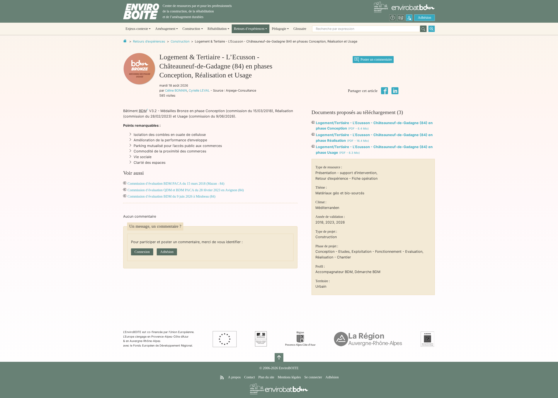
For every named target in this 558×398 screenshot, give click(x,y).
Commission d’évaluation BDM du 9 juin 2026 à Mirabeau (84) (171, 196)
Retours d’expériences (149, 41)
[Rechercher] (423, 29)
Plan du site (266, 377)
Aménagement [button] (165, 29)
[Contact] (401, 17)
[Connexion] (409, 17)
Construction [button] (191, 29)
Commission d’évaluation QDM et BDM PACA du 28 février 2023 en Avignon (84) (186, 190)
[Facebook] (384, 90)
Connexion (142, 252)
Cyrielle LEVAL (199, 90)
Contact (249, 377)
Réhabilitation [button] (217, 29)
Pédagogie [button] (279, 29)
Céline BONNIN (176, 90)
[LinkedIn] (394, 90)
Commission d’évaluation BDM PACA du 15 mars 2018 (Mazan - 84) (176, 183)
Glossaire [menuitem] (299, 29)
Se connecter (313, 377)
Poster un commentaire (376, 59)
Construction (180, 41)
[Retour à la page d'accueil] (125, 41)
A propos (234, 377)
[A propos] (392, 17)
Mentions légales (289, 377)
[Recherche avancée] (431, 29)
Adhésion (424, 17)
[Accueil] (141, 11)
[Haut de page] (279, 357)
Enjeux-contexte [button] (137, 29)
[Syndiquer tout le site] (222, 377)
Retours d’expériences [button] (249, 29)
